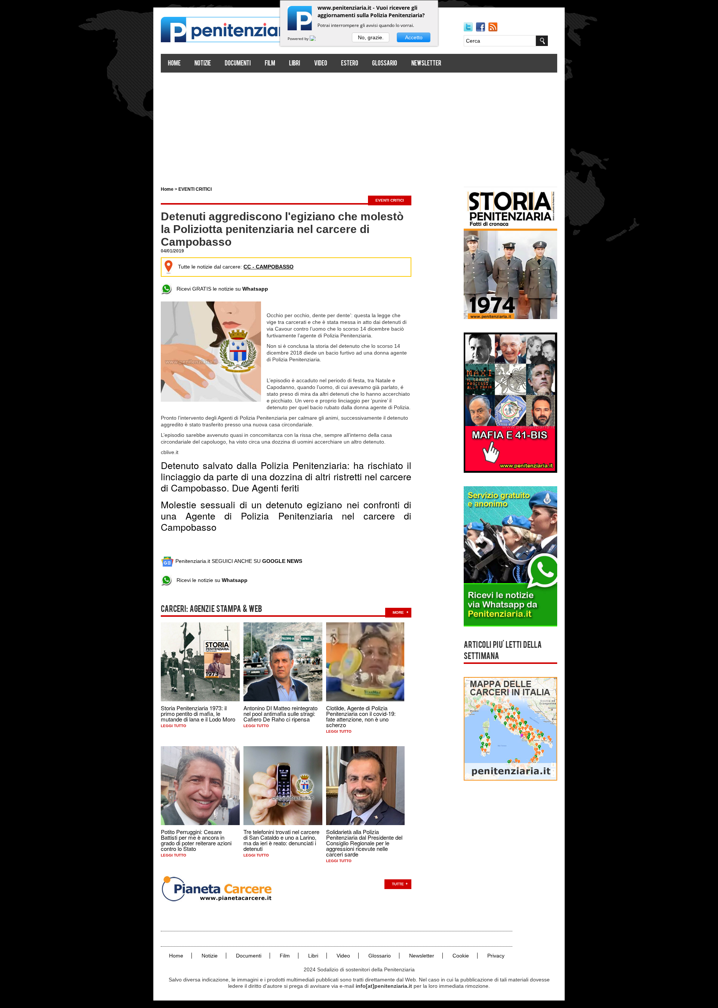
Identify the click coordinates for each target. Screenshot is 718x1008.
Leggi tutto (173, 726)
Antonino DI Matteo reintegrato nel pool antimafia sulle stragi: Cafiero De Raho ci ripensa (280, 713)
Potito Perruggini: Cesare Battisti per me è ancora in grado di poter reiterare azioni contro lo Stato (196, 840)
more (398, 612)
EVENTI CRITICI (195, 189)
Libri (294, 64)
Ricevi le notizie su (210, 580)
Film (270, 64)
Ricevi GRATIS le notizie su (220, 289)
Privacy (495, 956)
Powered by (299, 38)
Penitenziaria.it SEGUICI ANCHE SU (238, 561)
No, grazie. (371, 37)
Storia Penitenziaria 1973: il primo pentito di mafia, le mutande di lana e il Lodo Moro (198, 713)
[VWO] (317, 38)
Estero (349, 64)
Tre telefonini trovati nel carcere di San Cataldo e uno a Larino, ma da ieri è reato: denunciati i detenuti (281, 840)
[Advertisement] (359, 126)
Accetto (414, 37)
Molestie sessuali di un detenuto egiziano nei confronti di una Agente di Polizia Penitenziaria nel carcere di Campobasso (286, 515)
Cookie (460, 956)
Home (174, 64)
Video (320, 64)
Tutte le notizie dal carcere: (236, 267)
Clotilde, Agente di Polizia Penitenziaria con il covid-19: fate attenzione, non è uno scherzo (361, 716)
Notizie (202, 64)
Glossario (384, 64)
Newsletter (426, 64)
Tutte (398, 884)
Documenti (238, 64)
